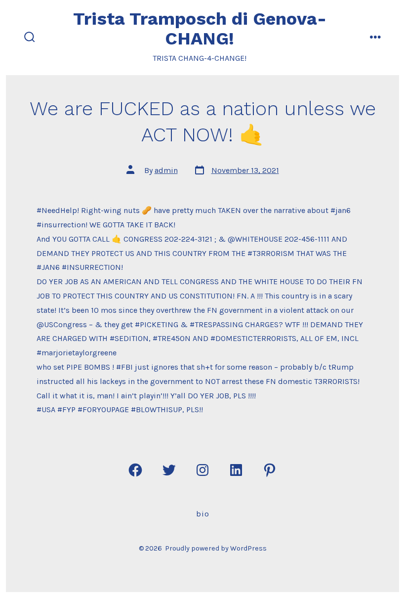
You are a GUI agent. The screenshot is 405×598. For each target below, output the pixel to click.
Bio (202, 513)
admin (166, 170)
